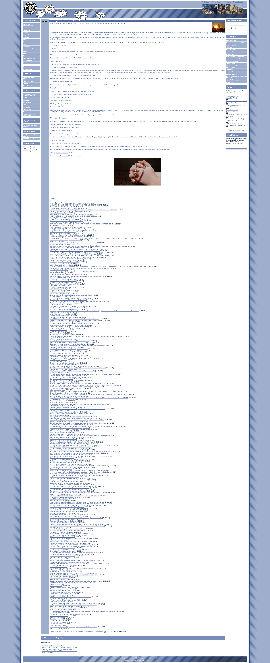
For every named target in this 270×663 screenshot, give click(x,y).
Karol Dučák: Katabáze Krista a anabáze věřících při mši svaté (69, 341)
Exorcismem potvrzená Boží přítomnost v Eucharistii (66, 543)
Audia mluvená (27, 111)
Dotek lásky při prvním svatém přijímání (62, 548)
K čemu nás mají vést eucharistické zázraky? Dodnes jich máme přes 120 (73, 387)
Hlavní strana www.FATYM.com (28, 25)
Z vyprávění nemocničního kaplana (61, 590)
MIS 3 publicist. (27, 104)
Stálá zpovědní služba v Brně (59, 622)
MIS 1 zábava (26, 100)
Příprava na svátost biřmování (59, 578)
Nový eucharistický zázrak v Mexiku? (61, 379)
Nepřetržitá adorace (56, 372)
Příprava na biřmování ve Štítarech (61, 290)
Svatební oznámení (56, 612)
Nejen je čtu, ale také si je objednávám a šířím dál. (233, 124)
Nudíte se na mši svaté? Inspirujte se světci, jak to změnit (68, 533)
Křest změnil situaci (56, 625)
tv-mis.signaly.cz (27, 149)
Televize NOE (230, 47)
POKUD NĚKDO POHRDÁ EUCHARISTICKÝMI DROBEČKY (69, 350)
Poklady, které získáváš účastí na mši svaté (64, 522)
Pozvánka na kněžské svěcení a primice (62, 303)
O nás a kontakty (27, 62)
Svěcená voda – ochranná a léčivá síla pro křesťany (66, 587)
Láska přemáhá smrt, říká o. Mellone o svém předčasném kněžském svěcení (73, 605)
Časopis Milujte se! (231, 40)
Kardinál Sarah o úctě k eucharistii (60, 557)
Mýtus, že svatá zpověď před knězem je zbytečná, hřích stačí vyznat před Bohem (75, 470)
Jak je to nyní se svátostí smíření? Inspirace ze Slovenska (68, 491)
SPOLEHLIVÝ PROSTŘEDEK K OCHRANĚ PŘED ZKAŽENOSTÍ (70, 342)
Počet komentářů (88, 631)
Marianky (25, 51)
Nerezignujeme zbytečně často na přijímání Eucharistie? (67, 530)
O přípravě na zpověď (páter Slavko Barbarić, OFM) (66, 461)
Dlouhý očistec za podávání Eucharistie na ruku (64, 363)
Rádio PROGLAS (231, 49)
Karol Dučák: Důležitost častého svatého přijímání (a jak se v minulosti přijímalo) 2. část (77, 502)
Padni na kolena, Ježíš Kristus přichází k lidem (64, 375)
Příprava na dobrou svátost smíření (61, 609)
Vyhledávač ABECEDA (232, 80)
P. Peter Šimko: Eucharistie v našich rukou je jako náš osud (68, 377)
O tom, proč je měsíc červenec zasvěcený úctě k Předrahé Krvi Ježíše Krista (74, 257)
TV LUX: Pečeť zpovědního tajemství (61, 494)
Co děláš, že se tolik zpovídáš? (59, 315)
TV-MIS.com (216, 2)
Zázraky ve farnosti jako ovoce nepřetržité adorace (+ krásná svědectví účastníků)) (75, 524)
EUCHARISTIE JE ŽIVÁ (57, 225)
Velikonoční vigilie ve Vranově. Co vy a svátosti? (65, 355)
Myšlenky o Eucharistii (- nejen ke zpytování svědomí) (66, 221)
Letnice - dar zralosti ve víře (58, 567)
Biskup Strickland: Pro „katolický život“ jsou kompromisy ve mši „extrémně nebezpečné (77, 276)
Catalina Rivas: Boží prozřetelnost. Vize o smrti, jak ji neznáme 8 (70, 429)
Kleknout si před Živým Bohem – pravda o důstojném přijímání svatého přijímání (74, 249)
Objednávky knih (27, 85)
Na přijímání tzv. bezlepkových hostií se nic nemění (66, 562)
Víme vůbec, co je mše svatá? (59, 314)
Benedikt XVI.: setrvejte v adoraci (60, 382)
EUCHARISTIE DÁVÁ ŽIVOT (59, 217)
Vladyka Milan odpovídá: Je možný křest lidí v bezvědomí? (68, 437)
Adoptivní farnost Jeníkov (233, 71)
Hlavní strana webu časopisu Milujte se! (31, 135)
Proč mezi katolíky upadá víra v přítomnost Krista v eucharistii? (69, 508)
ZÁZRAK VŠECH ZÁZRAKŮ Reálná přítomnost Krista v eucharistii (70, 597)
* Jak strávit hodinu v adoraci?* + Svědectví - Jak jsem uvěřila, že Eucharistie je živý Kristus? (70, 540)
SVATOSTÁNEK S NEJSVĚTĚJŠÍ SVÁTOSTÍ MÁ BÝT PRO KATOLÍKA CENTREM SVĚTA (78, 383)
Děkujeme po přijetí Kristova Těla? (60, 513)
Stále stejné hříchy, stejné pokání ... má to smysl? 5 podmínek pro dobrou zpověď (75, 453)
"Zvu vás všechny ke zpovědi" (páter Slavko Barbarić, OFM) (68, 467)
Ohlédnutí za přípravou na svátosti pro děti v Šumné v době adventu (71, 323)
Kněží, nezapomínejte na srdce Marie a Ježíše (64, 262)
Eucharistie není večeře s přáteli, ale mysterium (64, 608)
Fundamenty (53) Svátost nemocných (61, 579)
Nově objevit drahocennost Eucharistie (62, 458)
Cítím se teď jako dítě (56, 304)
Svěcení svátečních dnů (57, 296)
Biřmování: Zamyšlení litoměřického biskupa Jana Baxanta (68, 478)
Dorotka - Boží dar (55, 620)
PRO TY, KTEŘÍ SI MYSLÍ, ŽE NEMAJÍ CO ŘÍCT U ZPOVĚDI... (70, 271)
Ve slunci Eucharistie (56, 285)
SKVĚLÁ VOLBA (55, 628)
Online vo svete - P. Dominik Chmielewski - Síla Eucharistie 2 (69, 448)
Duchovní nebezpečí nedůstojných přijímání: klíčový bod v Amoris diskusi (72, 552)
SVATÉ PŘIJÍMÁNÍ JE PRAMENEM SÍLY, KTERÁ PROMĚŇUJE (70, 203)
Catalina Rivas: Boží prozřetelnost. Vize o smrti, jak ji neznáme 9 (70, 428)
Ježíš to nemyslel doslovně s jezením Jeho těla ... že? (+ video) (69, 573)
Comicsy (25, 83)
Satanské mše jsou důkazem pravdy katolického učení (67, 507)
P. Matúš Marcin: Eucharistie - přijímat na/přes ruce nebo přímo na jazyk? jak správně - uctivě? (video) (81, 374)
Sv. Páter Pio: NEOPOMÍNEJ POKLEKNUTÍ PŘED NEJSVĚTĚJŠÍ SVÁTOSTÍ (74, 358)
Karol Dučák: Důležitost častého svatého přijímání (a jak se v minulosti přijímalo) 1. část (77, 503)
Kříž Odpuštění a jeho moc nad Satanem (62, 206)
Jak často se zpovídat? (57, 415)
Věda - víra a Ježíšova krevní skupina (61, 265)
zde (34, 147)
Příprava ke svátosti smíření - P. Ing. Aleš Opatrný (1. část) (68, 235)
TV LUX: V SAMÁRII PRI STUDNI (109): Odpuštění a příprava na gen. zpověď (74, 575)
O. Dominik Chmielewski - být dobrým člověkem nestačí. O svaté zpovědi (72, 366)
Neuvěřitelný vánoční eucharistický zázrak (63, 287)
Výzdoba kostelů (27, 60)
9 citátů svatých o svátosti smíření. (61, 322)
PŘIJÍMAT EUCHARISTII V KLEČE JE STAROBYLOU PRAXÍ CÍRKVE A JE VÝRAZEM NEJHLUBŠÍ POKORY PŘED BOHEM (89, 398)
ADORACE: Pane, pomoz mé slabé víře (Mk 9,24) (65, 309)
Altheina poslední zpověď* (58, 617)
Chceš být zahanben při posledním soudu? (63, 353)
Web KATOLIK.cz (231, 45)
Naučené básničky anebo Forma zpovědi (62, 279)
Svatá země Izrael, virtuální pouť (235, 56)
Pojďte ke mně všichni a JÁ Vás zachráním (63, 284)
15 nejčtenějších (27, 69)
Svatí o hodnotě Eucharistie (58, 330)
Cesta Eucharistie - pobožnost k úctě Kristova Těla (65, 549)
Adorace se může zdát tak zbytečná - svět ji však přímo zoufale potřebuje (72, 442)
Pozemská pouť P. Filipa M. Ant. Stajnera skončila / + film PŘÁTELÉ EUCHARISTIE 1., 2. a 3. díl (80, 445)
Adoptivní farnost (28, 35)
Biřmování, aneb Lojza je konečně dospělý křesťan (65, 434)
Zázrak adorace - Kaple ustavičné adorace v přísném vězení (68, 440)
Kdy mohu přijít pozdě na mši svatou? (61, 532)
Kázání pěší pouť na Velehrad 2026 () (53, 646)
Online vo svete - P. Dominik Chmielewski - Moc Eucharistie (68, 450)
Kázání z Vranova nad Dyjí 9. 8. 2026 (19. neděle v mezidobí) (59, 651)
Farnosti (25, 32)
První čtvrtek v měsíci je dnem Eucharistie (63, 432)
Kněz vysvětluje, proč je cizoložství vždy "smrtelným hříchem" (69, 417)
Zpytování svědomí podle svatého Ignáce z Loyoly (65, 421)
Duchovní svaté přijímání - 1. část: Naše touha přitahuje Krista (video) (71, 489)
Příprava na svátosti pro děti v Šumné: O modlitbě (65, 328)
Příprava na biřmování (57, 333)
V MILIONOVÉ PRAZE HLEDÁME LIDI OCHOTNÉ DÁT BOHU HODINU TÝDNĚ (75, 205)
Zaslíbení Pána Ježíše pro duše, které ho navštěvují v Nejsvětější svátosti (73, 418)
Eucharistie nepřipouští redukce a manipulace (64, 565)
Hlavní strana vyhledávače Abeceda (30, 126)
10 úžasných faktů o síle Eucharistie (61, 469)
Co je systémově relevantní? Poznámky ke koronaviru (66, 464)
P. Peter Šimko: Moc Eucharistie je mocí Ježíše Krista (67, 380)
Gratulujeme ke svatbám (57, 601)
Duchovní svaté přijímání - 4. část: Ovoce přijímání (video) (68, 485)
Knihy (24, 53)
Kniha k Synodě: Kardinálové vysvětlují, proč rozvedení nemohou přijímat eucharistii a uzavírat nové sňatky (83, 611)
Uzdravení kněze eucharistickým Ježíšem (63, 439)
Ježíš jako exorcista (56, 586)
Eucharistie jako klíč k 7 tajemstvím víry (62, 462)
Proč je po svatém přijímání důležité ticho (63, 232)
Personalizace (27, 67)
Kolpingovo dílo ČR (231, 74)
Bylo (24, 39)
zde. (80, 156)
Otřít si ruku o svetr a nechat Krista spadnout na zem (66, 259)
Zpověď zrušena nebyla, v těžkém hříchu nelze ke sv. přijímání (69, 214)
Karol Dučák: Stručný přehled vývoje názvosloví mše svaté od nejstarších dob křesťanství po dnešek (81, 451)
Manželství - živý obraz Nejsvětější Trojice (63, 519)
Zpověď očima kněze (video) (59, 500)
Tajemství (53, 241)
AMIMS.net (206, 2)
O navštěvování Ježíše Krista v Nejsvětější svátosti (66, 393)
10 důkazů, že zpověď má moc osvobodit (62, 537)
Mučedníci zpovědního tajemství (60, 292)
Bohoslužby (26, 30)
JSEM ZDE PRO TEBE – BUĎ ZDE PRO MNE (64, 308)
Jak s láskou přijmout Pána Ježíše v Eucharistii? (65, 516)
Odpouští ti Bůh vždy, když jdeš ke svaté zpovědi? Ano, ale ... (69, 582)
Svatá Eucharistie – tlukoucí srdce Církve (63, 260)
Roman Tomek (57, 631)
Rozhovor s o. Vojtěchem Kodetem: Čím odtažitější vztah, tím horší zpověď (73, 603)
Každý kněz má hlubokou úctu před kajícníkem (64, 535)
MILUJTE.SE (238, 2)
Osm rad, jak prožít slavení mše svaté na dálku (64, 481)
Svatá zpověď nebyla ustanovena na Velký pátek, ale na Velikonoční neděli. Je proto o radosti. (79, 268)
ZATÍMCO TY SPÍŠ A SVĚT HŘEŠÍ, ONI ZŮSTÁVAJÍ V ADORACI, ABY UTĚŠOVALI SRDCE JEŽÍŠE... (82, 224)
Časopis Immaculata (232, 61)
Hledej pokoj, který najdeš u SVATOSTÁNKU (64, 317)
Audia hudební (27, 109)
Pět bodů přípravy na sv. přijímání (60, 431)
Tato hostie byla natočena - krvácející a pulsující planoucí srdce (69, 515)
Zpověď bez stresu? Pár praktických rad (62, 233)
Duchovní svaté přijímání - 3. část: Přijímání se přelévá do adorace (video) (73, 486)
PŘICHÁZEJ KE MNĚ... (57, 273)
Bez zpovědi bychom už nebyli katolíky (62, 576)
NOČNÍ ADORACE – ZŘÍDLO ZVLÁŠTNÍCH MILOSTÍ (66, 227)
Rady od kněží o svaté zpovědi (60, 402)
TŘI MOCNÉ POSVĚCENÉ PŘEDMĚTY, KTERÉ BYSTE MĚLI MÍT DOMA (73, 560)
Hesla (24, 44)
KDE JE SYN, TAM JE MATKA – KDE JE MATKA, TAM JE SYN (70, 298)
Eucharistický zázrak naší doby (59, 263)
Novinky (25, 97)
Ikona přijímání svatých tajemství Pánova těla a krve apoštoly (69, 306)
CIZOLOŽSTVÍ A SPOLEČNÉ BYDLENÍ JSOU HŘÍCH (66, 219)
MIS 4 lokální (26, 107)
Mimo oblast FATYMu (29, 58)
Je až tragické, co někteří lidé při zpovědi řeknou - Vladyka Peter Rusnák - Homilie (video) (77, 456)
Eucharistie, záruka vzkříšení (59, 616)
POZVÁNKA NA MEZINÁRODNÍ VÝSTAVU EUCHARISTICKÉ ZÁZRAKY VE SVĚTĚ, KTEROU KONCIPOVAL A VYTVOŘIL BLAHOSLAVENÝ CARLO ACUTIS (99, 266)
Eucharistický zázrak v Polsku (59, 595)
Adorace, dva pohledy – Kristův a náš (61, 282)
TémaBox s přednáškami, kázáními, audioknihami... (236, 66)
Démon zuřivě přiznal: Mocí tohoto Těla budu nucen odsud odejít (70, 326)
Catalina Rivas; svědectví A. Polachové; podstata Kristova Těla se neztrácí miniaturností (77, 345)
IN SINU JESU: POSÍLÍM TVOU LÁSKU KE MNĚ (65, 222)
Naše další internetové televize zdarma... (29, 114)
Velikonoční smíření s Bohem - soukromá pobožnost (66, 483)
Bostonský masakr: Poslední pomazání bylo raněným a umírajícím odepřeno (73, 627)
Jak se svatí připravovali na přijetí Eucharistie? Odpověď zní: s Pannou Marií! (74, 568)
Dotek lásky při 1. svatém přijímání (61, 594)
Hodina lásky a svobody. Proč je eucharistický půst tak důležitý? (70, 545)
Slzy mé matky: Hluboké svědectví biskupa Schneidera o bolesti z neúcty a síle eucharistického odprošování (83, 210)
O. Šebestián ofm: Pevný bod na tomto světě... (64, 399)
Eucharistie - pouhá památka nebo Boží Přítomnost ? (66, 388)
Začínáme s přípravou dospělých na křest (63, 347)
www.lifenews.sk (62, 156)
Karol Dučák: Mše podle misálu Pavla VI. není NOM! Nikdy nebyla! (70, 447)
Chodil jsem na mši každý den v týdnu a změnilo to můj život (68, 459)
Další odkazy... (230, 82)
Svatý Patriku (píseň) (48, 652)
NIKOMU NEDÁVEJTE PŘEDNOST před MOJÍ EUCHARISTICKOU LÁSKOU (74, 230)
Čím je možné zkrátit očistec (59, 331)
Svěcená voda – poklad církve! (59, 589)
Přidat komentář (99, 631)
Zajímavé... (26, 55)
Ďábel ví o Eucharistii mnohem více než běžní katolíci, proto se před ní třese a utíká (76, 518)
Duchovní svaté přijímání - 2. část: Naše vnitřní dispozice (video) (70, 488)
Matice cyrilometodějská (233, 59)
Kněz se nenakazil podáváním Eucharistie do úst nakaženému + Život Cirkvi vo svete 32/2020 (79, 472)
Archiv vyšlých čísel (28, 138)
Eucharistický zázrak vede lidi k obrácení (62, 334)
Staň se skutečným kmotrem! (59, 598)
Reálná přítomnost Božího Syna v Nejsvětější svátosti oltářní (69, 349)
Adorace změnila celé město (59, 401)
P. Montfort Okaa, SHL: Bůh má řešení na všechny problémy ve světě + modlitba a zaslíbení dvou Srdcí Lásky (84, 426)
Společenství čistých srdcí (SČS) (235, 42)
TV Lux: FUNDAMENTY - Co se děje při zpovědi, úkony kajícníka (70, 606)
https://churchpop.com (61, 153)
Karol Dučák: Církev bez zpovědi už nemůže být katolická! (68, 454)
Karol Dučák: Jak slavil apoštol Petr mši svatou (64, 412)
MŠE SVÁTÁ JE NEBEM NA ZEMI (61, 339)
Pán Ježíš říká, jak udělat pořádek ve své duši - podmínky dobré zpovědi (72, 371)
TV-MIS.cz (227, 2)
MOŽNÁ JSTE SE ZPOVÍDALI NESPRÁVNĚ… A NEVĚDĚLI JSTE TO (72, 216)
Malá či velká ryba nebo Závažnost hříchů (63, 281)
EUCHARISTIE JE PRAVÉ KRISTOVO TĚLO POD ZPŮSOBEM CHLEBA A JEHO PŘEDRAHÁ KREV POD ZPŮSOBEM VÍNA (89, 394)
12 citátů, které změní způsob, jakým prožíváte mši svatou (68, 344)
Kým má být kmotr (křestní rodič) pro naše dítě (64, 600)
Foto (24, 42)
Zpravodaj (26, 37)
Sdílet (52, 198)
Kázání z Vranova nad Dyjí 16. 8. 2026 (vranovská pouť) (58, 649)
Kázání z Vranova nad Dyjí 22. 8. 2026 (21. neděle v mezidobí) (60, 647)
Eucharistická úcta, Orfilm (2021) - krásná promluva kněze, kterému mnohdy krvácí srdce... (78, 423)
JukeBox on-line (230, 63)
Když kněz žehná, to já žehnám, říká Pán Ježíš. (65, 510)
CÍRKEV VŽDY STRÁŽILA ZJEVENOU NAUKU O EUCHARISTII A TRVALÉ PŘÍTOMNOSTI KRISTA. (81, 385)
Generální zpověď (55, 559)
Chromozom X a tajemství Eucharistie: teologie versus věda (68, 236)
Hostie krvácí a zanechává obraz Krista (62, 357)
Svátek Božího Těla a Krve (58, 213)
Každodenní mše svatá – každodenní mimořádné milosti (67, 247)
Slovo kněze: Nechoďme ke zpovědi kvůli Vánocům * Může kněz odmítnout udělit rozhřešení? (79, 466)
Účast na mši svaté (56, 624)
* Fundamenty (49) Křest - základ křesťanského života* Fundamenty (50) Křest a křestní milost (66, 570)
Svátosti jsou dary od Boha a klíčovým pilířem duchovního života (70, 538)
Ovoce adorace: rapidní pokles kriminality (62, 556)
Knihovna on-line (28, 81)
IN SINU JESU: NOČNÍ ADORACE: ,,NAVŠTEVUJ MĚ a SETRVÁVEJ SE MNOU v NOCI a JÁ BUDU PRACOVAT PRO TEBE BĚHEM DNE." (94, 238)
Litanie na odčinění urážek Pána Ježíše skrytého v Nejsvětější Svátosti (72, 254)
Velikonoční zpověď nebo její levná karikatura (64, 312)
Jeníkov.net (229, 69)
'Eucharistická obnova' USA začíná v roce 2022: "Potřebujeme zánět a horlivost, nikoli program (79, 436)
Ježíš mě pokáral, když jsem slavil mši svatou (64, 511)
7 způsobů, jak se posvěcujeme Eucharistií (63, 521)
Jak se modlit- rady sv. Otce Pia (60, 293)
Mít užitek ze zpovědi (56, 527)
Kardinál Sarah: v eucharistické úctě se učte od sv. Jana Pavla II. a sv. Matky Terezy (76, 564)
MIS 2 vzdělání (27, 102)
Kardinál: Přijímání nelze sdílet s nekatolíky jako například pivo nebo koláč (73, 546)
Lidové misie (26, 46)
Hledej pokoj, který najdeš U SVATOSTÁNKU (64, 229)
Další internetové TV (232, 54)
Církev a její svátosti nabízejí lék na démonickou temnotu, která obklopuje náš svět (75, 301)
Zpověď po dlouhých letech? (58, 360)
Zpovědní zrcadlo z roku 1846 (59, 499)
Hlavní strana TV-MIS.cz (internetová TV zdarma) (29, 95)
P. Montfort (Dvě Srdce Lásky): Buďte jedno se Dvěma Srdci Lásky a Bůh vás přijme (76, 475)
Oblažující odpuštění (56, 619)
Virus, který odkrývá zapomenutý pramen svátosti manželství (69, 480)
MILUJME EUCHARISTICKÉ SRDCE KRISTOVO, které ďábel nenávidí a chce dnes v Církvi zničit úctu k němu (84, 391)
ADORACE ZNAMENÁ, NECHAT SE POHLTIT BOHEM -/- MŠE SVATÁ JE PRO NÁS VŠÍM (78, 255)
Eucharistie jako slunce (57, 361)
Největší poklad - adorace (58, 244)
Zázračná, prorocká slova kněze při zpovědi (63, 407)
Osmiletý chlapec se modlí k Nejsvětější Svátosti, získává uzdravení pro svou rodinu (76, 581)
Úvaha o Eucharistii (56, 410)
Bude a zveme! (27, 28)
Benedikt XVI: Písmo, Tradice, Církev (61, 369)
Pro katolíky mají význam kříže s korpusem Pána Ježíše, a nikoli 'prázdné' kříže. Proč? (77, 526)
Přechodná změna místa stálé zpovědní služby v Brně (66, 614)
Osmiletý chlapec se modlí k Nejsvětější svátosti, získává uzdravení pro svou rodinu (76, 320)
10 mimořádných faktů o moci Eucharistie (63, 551)
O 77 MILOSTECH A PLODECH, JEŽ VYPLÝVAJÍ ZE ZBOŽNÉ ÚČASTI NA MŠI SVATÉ (77, 252)
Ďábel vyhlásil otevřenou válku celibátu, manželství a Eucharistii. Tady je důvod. (74, 496)
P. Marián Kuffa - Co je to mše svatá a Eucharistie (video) (67, 424)
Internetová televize (231, 52)
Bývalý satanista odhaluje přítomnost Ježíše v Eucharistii (67, 413)
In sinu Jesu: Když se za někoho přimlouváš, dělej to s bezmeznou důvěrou (73, 243)
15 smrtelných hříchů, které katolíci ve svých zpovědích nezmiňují (70, 295)
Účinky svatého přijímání (57, 390)
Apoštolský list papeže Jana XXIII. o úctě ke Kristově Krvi (68, 300)
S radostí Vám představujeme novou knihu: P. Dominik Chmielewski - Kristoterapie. (75, 404)
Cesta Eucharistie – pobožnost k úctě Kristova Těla (66, 211)
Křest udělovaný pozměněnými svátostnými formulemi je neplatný (70, 473)
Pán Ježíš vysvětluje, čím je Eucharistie (62, 364)
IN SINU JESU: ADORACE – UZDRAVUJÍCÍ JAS (65, 208)
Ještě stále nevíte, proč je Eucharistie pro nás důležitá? (67, 325)
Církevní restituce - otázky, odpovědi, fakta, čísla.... (236, 77)
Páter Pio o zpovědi (56, 289)
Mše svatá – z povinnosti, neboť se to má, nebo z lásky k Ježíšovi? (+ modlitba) (75, 251)
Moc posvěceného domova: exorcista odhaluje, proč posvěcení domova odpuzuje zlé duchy (78, 409)
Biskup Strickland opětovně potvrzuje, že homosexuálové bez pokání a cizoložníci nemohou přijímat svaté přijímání (85, 336)
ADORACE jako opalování (58, 278)
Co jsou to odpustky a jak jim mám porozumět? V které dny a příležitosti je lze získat (76, 505)
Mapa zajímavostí (28, 49)
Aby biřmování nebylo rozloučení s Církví (62, 592)
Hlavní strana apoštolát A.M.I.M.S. (29, 78)
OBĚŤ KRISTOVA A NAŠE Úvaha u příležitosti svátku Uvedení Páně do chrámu (74, 319)
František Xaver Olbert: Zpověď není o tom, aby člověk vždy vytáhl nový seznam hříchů (77, 420)
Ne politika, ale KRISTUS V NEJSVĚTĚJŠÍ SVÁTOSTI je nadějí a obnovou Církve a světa (78, 368)
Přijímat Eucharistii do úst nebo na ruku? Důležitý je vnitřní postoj (70, 554)
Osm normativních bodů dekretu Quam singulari (64, 274)
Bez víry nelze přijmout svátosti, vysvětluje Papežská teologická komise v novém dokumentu (79, 492)
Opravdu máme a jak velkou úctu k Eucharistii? (64, 352)
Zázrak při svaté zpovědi (57, 584)
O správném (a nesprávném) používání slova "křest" (66, 497)
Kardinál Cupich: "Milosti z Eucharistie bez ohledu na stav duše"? (70, 443)
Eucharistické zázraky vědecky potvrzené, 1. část (65, 240)
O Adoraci (53, 338)
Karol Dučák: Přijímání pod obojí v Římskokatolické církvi (68, 529)
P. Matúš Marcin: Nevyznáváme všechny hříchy (64, 477)
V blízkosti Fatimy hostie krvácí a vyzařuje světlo (65, 396)
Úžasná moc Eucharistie (57, 406)
